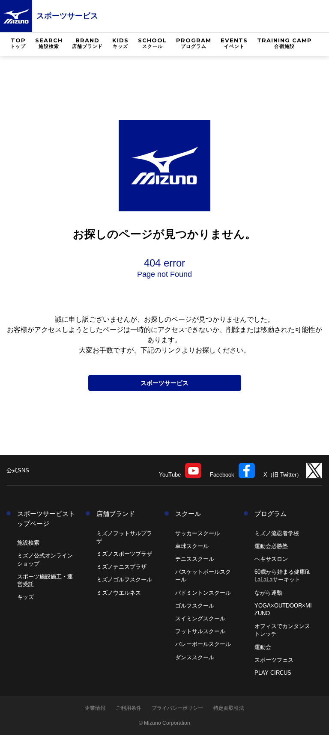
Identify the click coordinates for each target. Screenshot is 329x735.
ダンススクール (194, 657)
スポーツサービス (67, 16)
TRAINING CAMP (284, 43)
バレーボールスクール (203, 644)
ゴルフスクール (194, 605)
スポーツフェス (273, 660)
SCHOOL (152, 43)
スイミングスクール (200, 618)
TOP (18, 43)
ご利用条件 (128, 708)
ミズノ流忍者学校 (276, 533)
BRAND (87, 43)
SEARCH (49, 43)
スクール (188, 513)
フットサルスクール (200, 631)
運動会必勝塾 (271, 546)
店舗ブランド (115, 513)
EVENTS (234, 43)
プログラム (270, 513)
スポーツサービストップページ (46, 518)
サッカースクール (197, 533)
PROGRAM (193, 43)
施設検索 (28, 542)
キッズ (25, 597)
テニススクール (194, 559)
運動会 (262, 647)
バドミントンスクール (203, 593)
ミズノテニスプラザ (121, 566)
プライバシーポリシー (177, 708)
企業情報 (95, 708)
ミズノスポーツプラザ (124, 554)
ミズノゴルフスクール (124, 579)
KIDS (120, 43)
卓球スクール (192, 546)
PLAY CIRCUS (272, 673)
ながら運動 (268, 593)
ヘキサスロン (271, 559)
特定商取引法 (228, 708)
